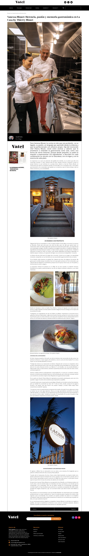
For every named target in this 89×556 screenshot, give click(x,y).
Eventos (37, 8)
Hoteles (59, 533)
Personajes (19, 8)
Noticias (11, 8)
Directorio (55, 8)
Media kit (35, 529)
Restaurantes (61, 535)
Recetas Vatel (29, 8)
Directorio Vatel (61, 539)
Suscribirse (56, 518)
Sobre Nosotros (61, 541)
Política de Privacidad (38, 533)
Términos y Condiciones (38, 535)
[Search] (63, 8)
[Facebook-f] (73, 517)
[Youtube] (71, 2)
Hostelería (45, 8)
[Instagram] (68, 2)
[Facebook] (65, 2)
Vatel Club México (62, 537)
